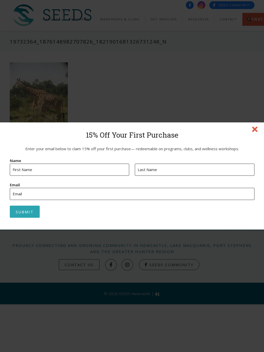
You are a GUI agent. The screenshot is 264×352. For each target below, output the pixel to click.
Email (15, 184)
